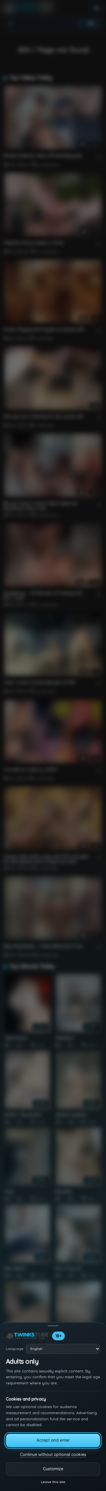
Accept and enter (53, 1440)
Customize (53, 1468)
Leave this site (53, 1482)
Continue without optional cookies (53, 1454)
